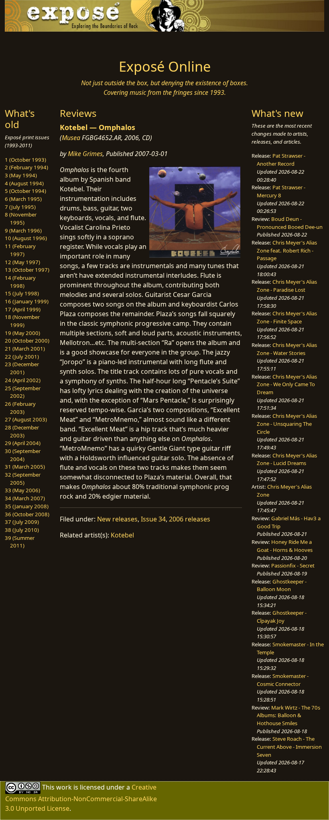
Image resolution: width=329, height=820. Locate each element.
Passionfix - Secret (293, 565)
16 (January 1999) (27, 301)
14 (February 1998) (20, 281)
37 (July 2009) (22, 521)
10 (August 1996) (26, 238)
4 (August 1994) (24, 183)
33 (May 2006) (22, 490)
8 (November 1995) (21, 218)
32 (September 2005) (23, 478)
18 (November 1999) (22, 321)
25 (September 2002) (23, 392)
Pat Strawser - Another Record (281, 159)
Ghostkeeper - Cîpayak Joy (282, 616)
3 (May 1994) (21, 175)
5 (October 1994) (25, 190)
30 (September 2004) (23, 455)
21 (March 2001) (25, 348)
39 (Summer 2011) (20, 541)
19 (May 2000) (22, 333)
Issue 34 (153, 519)
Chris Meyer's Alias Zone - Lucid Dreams (287, 459)
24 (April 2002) (23, 380)
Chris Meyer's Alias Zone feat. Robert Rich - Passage (287, 250)
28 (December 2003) (22, 431)
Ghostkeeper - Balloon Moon (282, 585)
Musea (71, 137)
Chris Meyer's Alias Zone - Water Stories (287, 349)
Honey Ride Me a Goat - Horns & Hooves (285, 545)
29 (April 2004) (23, 443)
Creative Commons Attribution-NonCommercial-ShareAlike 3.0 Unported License (81, 798)
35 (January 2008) (27, 506)
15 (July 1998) (22, 293)
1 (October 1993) (25, 159)
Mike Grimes (85, 153)
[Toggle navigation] (41, 43)
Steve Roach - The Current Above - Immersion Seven (289, 746)
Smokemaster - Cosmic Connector (283, 680)
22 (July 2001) (22, 356)
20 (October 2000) (27, 340)
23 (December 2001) (22, 368)
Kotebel (122, 535)
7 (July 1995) (20, 207)
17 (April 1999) (23, 309)
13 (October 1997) (27, 269)
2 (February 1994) (26, 167)
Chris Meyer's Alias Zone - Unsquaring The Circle (287, 423)
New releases (117, 519)
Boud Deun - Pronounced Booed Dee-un (290, 223)
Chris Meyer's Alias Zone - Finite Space (287, 317)
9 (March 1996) (23, 230)
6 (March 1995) (23, 198)
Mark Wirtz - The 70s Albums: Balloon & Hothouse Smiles (288, 715)
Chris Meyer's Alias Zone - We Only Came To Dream (287, 384)
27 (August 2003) (26, 419)
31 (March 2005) (25, 466)
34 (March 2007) (25, 498)
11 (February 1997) (20, 250)
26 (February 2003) (20, 407)
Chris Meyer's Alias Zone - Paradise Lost (287, 285)
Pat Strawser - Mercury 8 (281, 191)
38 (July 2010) (22, 529)
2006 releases (189, 519)
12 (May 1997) (22, 262)
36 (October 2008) (27, 514)
